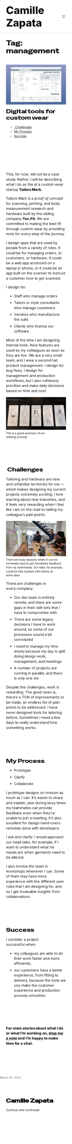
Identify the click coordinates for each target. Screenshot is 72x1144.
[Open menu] (63, 16)
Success (20, 136)
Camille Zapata (25, 16)
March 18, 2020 (10, 1077)
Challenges (23, 127)
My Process (23, 131)
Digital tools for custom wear (30, 114)
